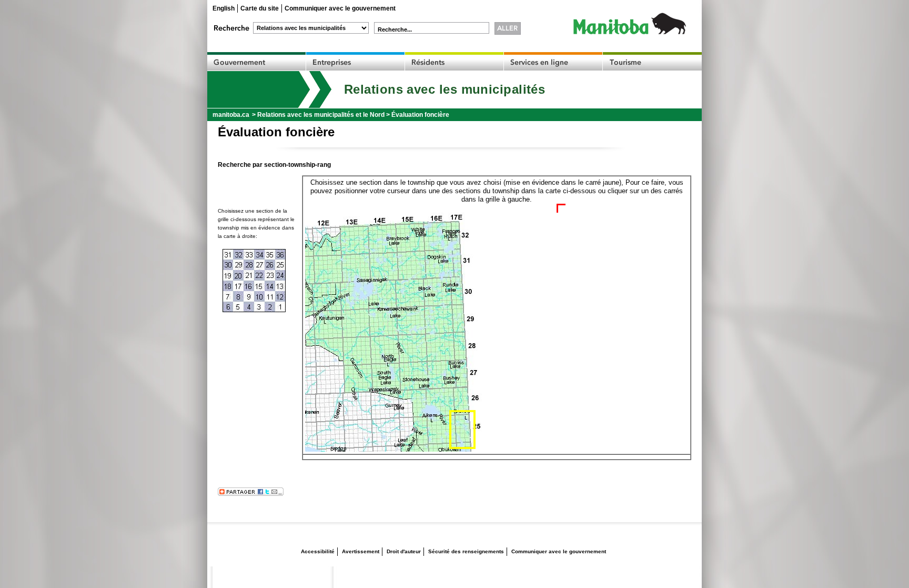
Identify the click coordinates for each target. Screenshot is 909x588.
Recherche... (395, 29)
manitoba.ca (231, 114)
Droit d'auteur (404, 551)
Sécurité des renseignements (466, 551)
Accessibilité (318, 551)
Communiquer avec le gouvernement (340, 8)
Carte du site (259, 8)
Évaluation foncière (420, 114)
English (224, 8)
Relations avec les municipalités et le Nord (321, 114)
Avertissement (360, 551)
